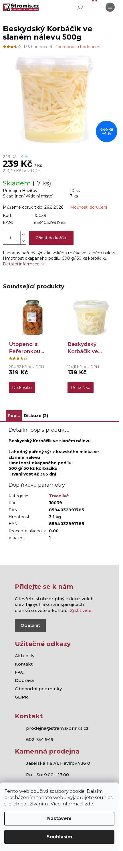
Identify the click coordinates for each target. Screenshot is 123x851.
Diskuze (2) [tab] (36, 415)
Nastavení (59, 818)
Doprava (24, 680)
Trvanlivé (59, 495)
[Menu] (110, 7)
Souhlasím (59, 837)
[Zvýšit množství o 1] (23, 234)
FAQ (20, 672)
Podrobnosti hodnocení (77, 46)
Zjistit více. (81, 610)
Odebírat (30, 625)
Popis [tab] (14, 415)
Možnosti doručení (88, 207)
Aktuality (24, 655)
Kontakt (24, 664)
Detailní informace (21, 264)
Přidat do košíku (51, 237)
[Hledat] (80, 7)
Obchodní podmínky (38, 688)
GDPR (21, 697)
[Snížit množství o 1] (23, 241)
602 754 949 (39, 739)
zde (89, 804)
